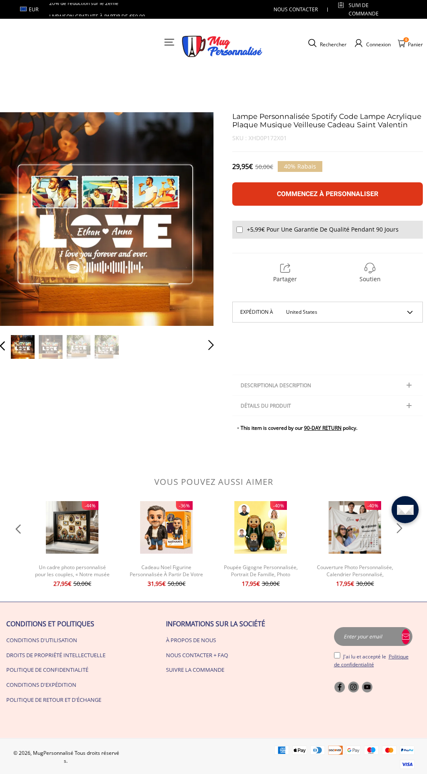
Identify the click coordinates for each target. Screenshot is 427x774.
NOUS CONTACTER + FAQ (197, 655)
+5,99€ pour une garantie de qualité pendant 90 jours (323, 229)
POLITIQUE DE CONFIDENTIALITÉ (47, 669)
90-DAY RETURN (323, 427)
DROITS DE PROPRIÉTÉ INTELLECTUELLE (55, 655)
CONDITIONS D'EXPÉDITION (41, 684)
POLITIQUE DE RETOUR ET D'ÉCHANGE (53, 699)
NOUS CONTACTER (296, 9)
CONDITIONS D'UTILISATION (41, 640)
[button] (19, 219)
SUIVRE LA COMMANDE (195, 669)
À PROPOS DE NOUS (191, 640)
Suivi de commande (364, 9)
